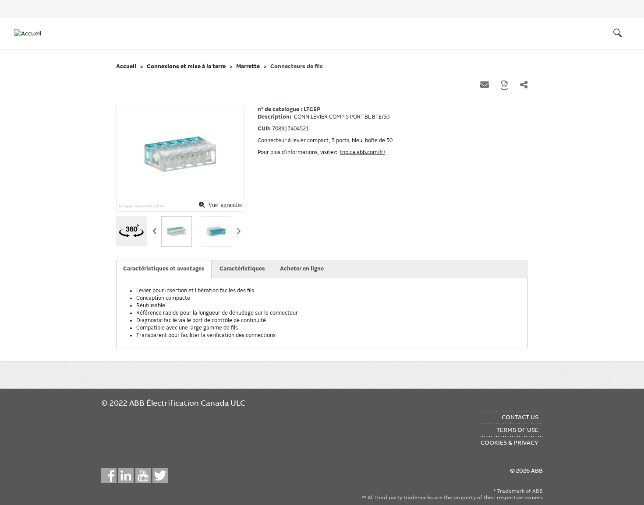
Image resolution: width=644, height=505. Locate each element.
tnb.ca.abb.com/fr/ (362, 152)
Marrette (248, 66)
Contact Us (520, 417)
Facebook (109, 475)
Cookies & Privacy (509, 442)
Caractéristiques (242, 269)
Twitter (160, 475)
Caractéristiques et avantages (164, 269)
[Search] (617, 33)
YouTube (143, 475)
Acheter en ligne (302, 269)
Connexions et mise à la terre (186, 66)
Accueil (126, 66)
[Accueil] (31, 33)
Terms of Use (517, 430)
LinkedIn (126, 475)
